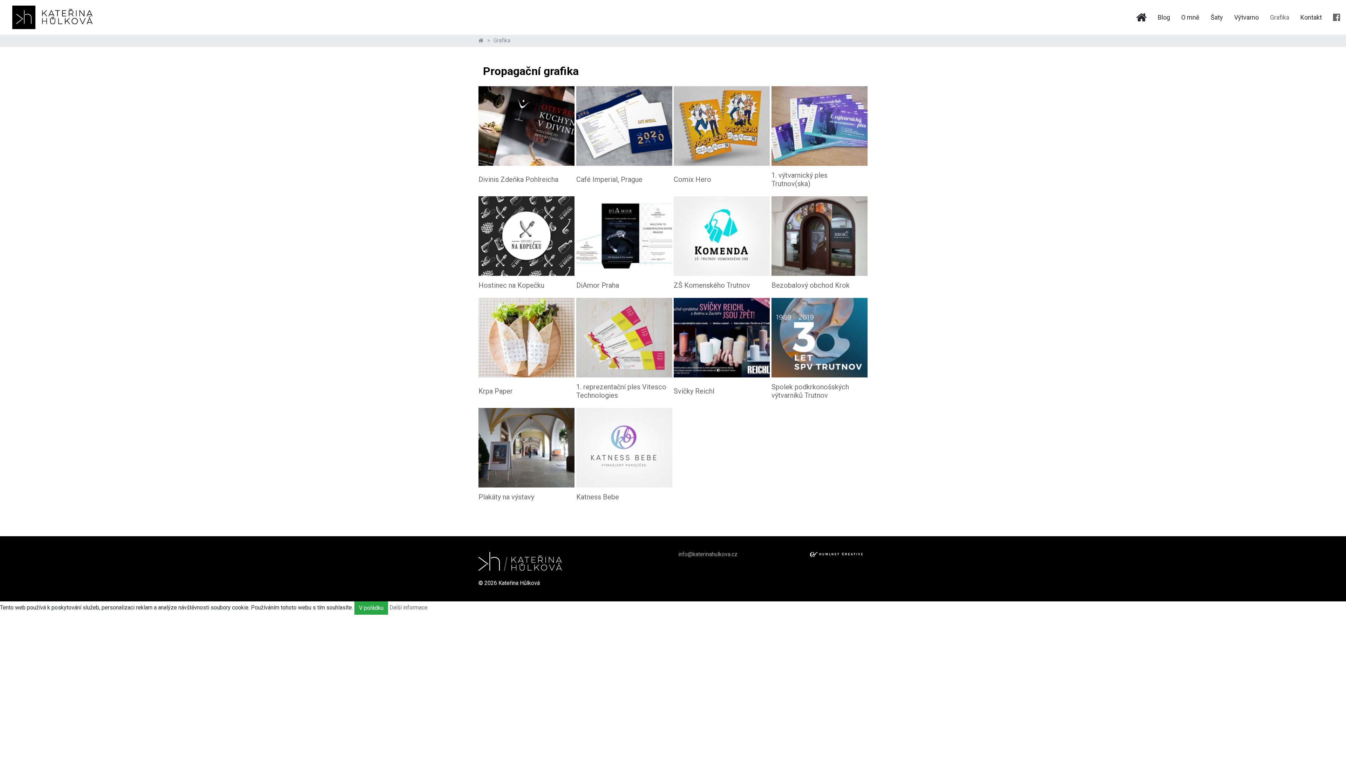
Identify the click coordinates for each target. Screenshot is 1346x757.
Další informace (408, 607)
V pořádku (371, 608)
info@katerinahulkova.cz (707, 554)
